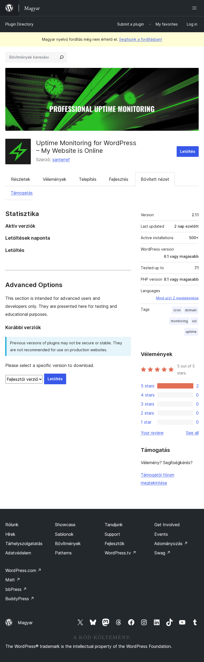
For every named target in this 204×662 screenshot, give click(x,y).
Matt (12, 579)
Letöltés (187, 151)
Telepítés (87, 179)
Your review (152, 432)
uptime (191, 332)
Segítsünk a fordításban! (140, 39)
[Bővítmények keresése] (61, 57)
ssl (194, 321)
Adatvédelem (18, 552)
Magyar (25, 622)
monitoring (179, 321)
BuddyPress (19, 598)
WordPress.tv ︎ (120, 552)
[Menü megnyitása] (195, 8)
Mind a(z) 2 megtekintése (177, 298)
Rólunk (12, 524)
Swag (162, 552)
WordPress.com (23, 570)
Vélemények (54, 179)
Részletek (20, 179)
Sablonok (64, 534)
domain (191, 310)
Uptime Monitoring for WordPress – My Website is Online (86, 146)
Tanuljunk (114, 524)
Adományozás (171, 543)
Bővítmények (68, 543)
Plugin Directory (19, 24)
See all (192, 432)
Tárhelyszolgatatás (23, 543)
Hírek (10, 534)
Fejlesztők (115, 543)
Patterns (63, 552)
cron (177, 310)
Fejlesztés (118, 179)
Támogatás (22, 192)
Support (112, 534)
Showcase (65, 524)
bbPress (16, 589)
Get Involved (167, 524)
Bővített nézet (155, 179)
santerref (61, 159)
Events (161, 534)
